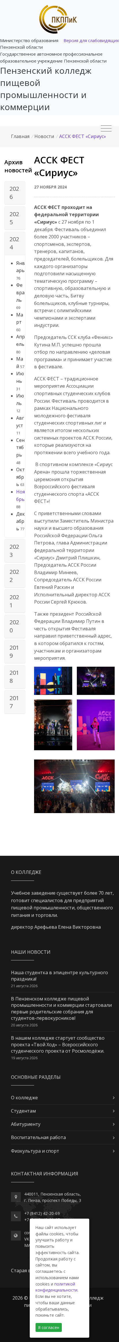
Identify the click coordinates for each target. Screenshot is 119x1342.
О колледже (24, 1097)
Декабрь (20, 521)
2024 (14, 243)
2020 (14, 626)
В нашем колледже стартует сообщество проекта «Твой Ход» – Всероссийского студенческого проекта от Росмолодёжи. (58, 1044)
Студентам (23, 1111)
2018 (14, 677)
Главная (20, 136)
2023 (14, 551)
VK (26, 1239)
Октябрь (20, 476)
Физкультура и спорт (35, 1151)
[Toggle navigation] (106, 128)
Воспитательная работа (38, 1137)
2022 (14, 576)
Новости (44, 136)
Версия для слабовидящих (91, 40)
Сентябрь (20, 447)
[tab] (15, 193)
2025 (14, 218)
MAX (28, 1245)
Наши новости (31, 952)
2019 (14, 651)
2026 (14, 193)
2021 (14, 601)
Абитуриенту (25, 1124)
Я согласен (48, 1327)
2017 (14, 702)
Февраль (20, 292)
